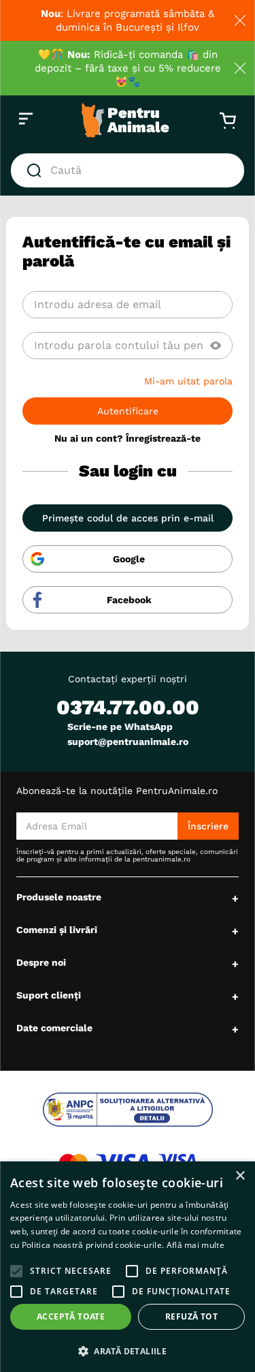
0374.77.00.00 (127, 707)
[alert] (127, 1266)
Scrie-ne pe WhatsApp (120, 726)
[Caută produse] (36, 170)
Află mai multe (195, 1245)
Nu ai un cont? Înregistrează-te (127, 438)
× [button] (240, 1176)
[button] (215, 345)
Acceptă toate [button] (71, 1316)
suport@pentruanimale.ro (127, 741)
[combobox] (127, 170)
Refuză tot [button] (191, 1316)
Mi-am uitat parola (188, 381)
